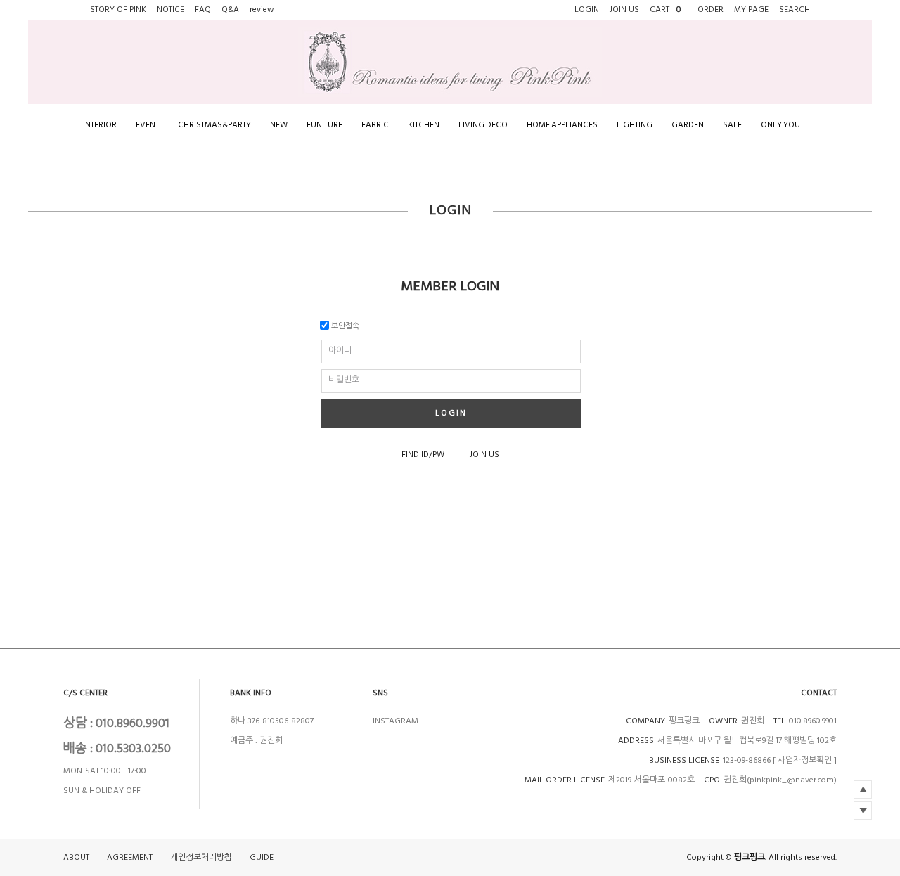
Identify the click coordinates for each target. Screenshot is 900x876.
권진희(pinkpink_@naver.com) (780, 780)
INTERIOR (100, 125)
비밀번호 (343, 380)
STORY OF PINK (118, 9)
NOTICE (170, 9)
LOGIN (451, 413)
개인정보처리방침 (201, 857)
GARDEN (687, 125)
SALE (732, 125)
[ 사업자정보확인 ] (805, 760)
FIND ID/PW (422, 454)
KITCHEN (423, 125)
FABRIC (375, 125)
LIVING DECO (483, 125)
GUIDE (262, 857)
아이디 (340, 350)
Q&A (230, 9)
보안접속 (344, 326)
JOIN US (484, 454)
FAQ (203, 9)
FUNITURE (324, 125)
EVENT (147, 125)
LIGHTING (634, 125)
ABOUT (76, 857)
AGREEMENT (130, 857)
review (262, 9)
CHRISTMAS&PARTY (214, 125)
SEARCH (794, 9)
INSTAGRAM (395, 721)
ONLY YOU (780, 125)
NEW (279, 125)
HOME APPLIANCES (562, 125)
